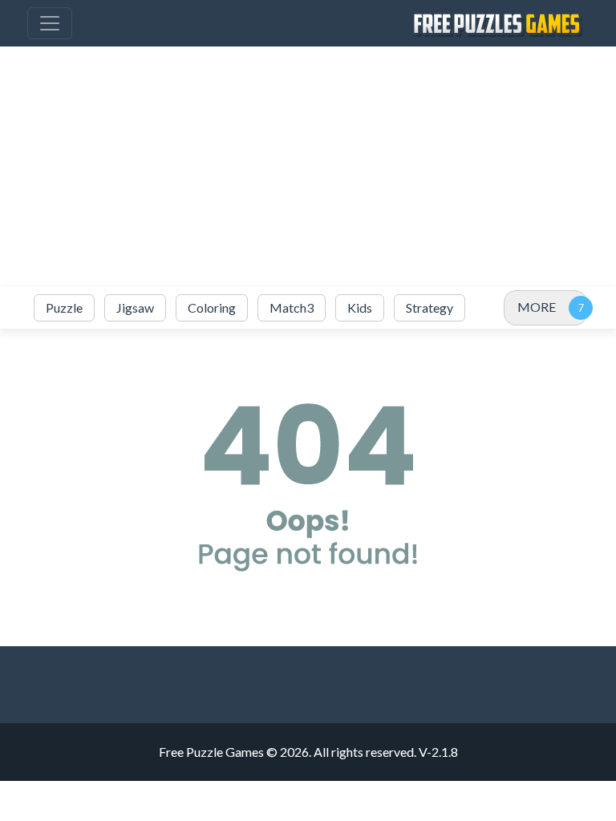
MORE (536, 306)
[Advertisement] (308, 167)
